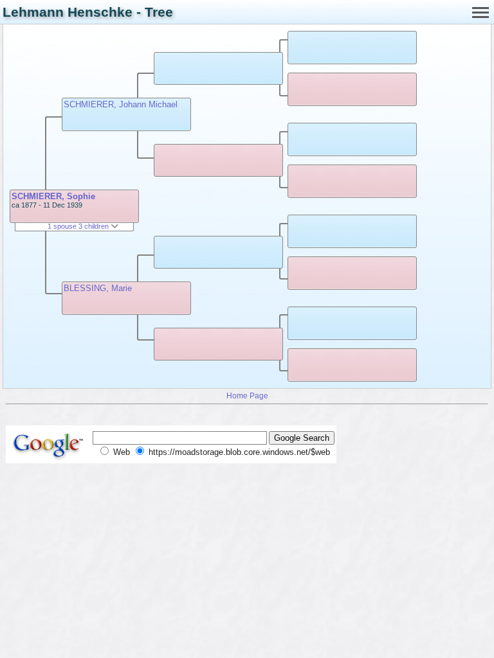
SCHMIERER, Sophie (53, 196)
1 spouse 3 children (79, 226)
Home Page (247, 395)
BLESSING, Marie (98, 288)
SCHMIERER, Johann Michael (121, 104)
